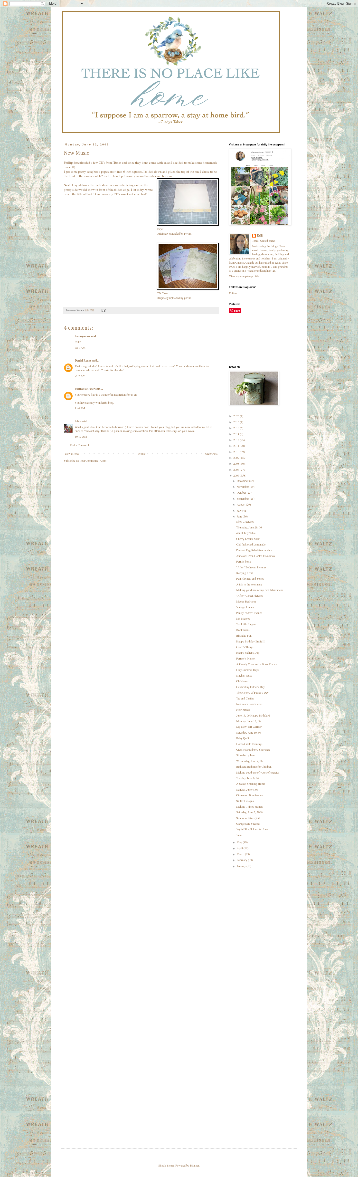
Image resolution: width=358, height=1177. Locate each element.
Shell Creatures (245, 521)
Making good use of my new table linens (259, 590)
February (242, 860)
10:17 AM (81, 436)
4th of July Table (245, 533)
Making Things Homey (249, 806)
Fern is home (243, 561)
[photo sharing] (188, 224)
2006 (236, 475)
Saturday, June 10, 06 (248, 732)
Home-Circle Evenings (249, 744)
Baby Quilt (242, 738)
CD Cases (163, 293)
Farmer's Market (245, 658)
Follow (233, 293)
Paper (160, 229)
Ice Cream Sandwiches (249, 704)
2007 (236, 469)
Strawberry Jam (245, 755)
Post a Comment (79, 445)
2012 (236, 440)
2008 (236, 463)
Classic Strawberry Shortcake (253, 749)
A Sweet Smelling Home (250, 783)
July (239, 510)
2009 (236, 457)
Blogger (194, 1165)
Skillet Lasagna (245, 801)
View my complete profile (244, 276)
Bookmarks (243, 630)
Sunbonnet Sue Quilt (248, 818)
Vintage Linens (245, 607)
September (243, 498)
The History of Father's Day (252, 692)
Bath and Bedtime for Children (254, 766)
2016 (236, 422)
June (240, 516)
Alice (78, 421)
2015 (236, 428)
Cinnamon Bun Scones (249, 795)
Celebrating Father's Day (250, 687)
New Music (243, 709)
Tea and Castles (245, 698)
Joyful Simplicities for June (252, 829)
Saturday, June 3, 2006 (249, 812)
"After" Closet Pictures (249, 595)
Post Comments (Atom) (93, 460)
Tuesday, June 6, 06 (247, 778)
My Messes (243, 618)
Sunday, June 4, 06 (247, 789)
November (243, 486)
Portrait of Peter (85, 389)
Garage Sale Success (248, 823)
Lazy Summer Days (247, 670)
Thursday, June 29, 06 (249, 527)
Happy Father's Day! (248, 652)
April (240, 848)
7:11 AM (80, 347)
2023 (236, 416)
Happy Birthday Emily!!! (250, 641)
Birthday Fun (244, 635)
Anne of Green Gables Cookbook (255, 556)
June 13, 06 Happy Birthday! (253, 715)
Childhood (242, 681)
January (241, 866)
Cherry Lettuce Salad (248, 539)
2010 (236, 452)
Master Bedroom (246, 601)
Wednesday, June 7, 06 (249, 761)
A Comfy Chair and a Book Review (257, 664)
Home (141, 453)
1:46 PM (80, 408)
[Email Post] (103, 310)
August (241, 504)
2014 (236, 434)
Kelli (260, 236)
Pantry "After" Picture (249, 613)
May (240, 842)
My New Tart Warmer (249, 726)
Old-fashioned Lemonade (250, 544)
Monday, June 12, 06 (248, 721)
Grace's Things (245, 647)
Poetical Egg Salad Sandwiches (254, 550)
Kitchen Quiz (244, 675)
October (242, 492)
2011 (236, 446)
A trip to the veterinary (249, 584)
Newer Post (72, 453)
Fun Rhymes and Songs (250, 578)
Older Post (211, 453)
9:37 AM (80, 376)
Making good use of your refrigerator (257, 772)
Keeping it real (244, 573)
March (241, 854)
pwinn (187, 233)
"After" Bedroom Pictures (251, 567)
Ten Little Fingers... (247, 624)
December (243, 481)
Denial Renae (83, 360)
